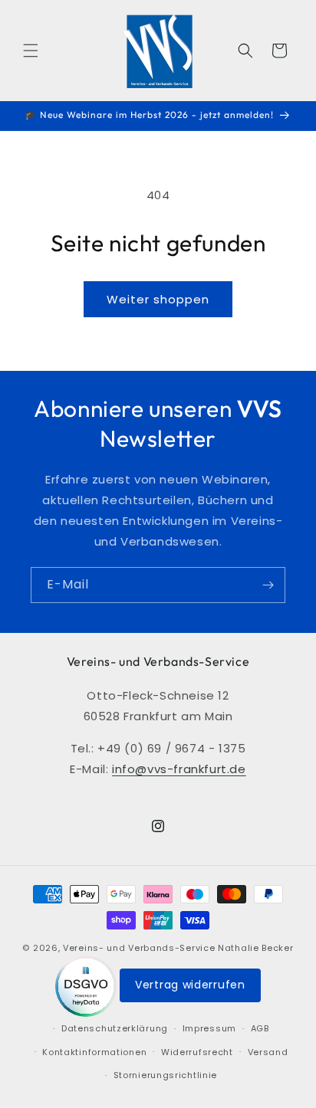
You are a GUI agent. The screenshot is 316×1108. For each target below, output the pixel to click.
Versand (268, 1052)
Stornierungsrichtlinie (165, 1075)
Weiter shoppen (158, 299)
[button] (31, 50)
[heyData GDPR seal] (87, 985)
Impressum (209, 1028)
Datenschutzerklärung (114, 1028)
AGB (260, 1028)
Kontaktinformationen (94, 1052)
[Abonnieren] (268, 585)
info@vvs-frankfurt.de (179, 769)
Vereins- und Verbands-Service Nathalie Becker (178, 948)
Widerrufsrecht (197, 1052)
